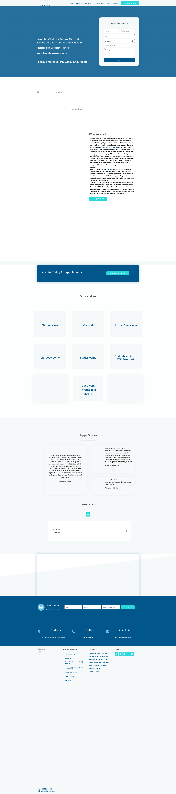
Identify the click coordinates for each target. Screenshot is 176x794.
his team (109, 169)
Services (88, 3)
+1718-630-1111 (88, 637)
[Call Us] (73, 631)
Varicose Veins (69, 676)
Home (71, 3)
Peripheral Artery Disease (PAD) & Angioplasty (74, 667)
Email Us (124, 630)
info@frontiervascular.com (122, 637)
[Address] (39, 631)
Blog (108, 3)
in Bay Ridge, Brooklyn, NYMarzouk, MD (53, 637)
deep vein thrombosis (109, 147)
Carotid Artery (69, 658)
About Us (79, 3)
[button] (92, 3)
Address (56, 630)
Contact (115, 3)
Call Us (90, 630)
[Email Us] (107, 631)
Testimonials (100, 3)
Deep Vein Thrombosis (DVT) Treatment (74, 662)
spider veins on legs (71, 672)
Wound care (68, 680)
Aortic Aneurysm (70, 654)
